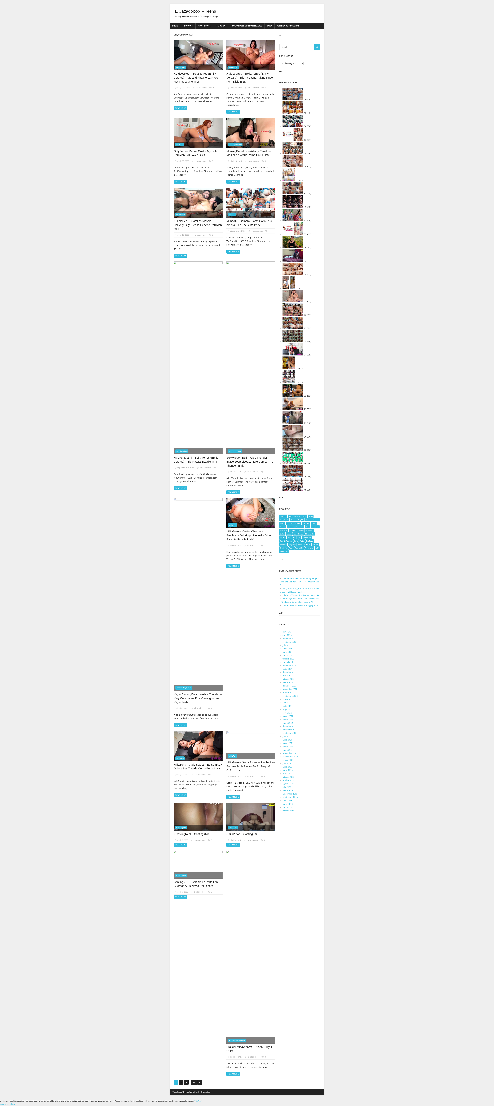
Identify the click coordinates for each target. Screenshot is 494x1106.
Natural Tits (307, 537)
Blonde (308, 520)
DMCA (269, 26)
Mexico (282, 537)
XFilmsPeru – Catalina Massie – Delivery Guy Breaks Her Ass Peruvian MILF (198, 225)
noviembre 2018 (290, 793)
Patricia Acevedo (286, 541)
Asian (311, 516)
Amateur (283, 516)
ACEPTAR (198, 1101)
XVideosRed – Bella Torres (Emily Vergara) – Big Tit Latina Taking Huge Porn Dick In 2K (249, 77)
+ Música (220, 26)
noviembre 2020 (290, 753)
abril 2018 (287, 807)
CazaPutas (233, 827)
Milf (299, 537)
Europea (291, 527)
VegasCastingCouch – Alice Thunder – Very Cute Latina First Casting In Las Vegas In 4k (198, 698)
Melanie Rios (309, 534)
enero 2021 (288, 750)
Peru (296, 541)
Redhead (283, 544)
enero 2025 (288, 662)
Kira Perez (309, 530)
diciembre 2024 (290, 665)
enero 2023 (288, 682)
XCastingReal (181, 827)
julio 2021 (287, 736)
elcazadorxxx (201, 87)
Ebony (314, 523)
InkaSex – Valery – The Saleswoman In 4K (301, 595)
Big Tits (301, 520)
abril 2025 (287, 655)
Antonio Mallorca (300, 516)
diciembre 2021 (290, 726)
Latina (282, 534)
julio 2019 (287, 787)
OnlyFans (179, 145)
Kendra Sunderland (296, 530)
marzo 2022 (288, 716)
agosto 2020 (288, 760)
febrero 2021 (288, 746)
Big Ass (293, 520)
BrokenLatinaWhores (237, 1040)
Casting (298, 523)
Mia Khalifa (291, 537)
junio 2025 (287, 648)
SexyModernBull (235, 451)
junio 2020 (287, 766)
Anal (290, 516)
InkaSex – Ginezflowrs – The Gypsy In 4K (300, 605)
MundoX (232, 214)
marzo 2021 (288, 743)
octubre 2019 (288, 780)
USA (317, 548)
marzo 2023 (288, 675)
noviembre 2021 (290, 729)
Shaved (315, 544)
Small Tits (283, 548)
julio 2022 (287, 702)
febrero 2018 (288, 810)
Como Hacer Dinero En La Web (247, 26)
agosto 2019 (288, 783)
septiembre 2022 (290, 696)
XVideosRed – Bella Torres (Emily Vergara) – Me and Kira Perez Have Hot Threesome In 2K (196, 77)
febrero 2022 (288, 719)
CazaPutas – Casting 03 (241, 834)
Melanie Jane (298, 534)
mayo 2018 (288, 804)
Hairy (308, 527)
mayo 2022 (288, 709)
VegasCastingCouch (183, 688)
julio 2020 (287, 763)
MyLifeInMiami (182, 451)
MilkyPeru (233, 525)
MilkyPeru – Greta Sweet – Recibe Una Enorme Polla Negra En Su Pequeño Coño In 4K (250, 766)
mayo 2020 (288, 770)
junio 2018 (287, 800)
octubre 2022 (288, 692)
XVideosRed (180, 67)
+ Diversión (203, 26)
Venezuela (284, 552)
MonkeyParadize (235, 145)
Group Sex (299, 527)
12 (194, 1082)
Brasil (282, 523)
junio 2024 (287, 669)
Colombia (306, 523)
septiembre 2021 (290, 733)
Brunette (289, 523)
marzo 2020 (288, 773)
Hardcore (315, 527)
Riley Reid (292, 544)
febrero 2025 (288, 658)
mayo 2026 (288, 631)
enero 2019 (288, 790)
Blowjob (316, 520)
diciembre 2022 (290, 685)
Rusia (300, 544)
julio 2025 (287, 645)
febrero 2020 (288, 777)
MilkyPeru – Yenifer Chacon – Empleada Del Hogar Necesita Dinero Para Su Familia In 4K (249, 535)
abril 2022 (287, 712)
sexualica (307, 544)
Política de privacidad (288, 26)
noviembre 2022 (290, 689)
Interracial (284, 530)
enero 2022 (288, 723)
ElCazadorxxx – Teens (195, 11)
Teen (291, 548)
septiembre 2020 (290, 756)
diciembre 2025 (290, 638)
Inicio (175, 26)
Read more (180, 108)
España (282, 527)
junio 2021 (287, 739)
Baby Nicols (284, 520)
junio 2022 (287, 706)
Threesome (309, 548)
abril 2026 (287, 635)
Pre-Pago (309, 541)
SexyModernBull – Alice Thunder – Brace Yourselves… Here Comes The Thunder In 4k (249, 461)
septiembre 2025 (290, 642)
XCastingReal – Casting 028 (191, 834)
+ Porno (187, 26)
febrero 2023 (288, 679)
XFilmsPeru (180, 214)
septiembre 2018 (290, 797)
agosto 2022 (288, 699)
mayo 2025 (288, 652)
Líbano (289, 534)
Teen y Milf (299, 548)
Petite (302, 541)
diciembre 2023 (290, 672)
